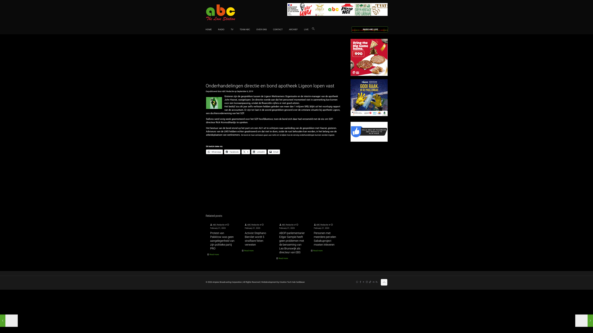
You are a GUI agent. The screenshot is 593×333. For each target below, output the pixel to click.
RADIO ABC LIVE (370, 29)
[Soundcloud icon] (373, 282)
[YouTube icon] (363, 282)
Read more (214, 254)
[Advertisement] (275, 60)
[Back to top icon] (384, 282)
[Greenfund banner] (369, 115)
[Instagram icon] (367, 282)
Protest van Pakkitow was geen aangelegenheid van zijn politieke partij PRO (222, 240)
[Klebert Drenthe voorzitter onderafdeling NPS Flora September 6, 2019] (584, 320)
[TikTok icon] (370, 282)
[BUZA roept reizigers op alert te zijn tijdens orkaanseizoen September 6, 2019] (9, 320)
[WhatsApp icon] (357, 282)
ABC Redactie (219, 225)
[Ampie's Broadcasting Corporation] (226, 12)
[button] (313, 29)
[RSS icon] (376, 282)
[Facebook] (369, 141)
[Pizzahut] (369, 75)
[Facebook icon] (360, 282)
